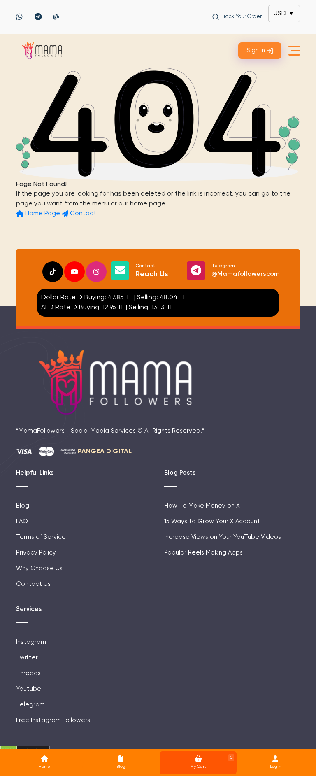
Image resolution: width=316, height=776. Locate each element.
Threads (28, 673)
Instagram (31, 642)
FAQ (22, 521)
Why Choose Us (39, 568)
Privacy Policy (36, 552)
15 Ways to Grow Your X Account (212, 521)
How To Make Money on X (202, 505)
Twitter (27, 657)
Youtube (28, 688)
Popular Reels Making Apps (203, 552)
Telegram (245, 270)
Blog (22, 505)
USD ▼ (284, 13)
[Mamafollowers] (44, 50)
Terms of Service (41, 537)
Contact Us (33, 583)
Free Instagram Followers (53, 720)
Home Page (42, 213)
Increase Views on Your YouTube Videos (222, 537)
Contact (82, 213)
